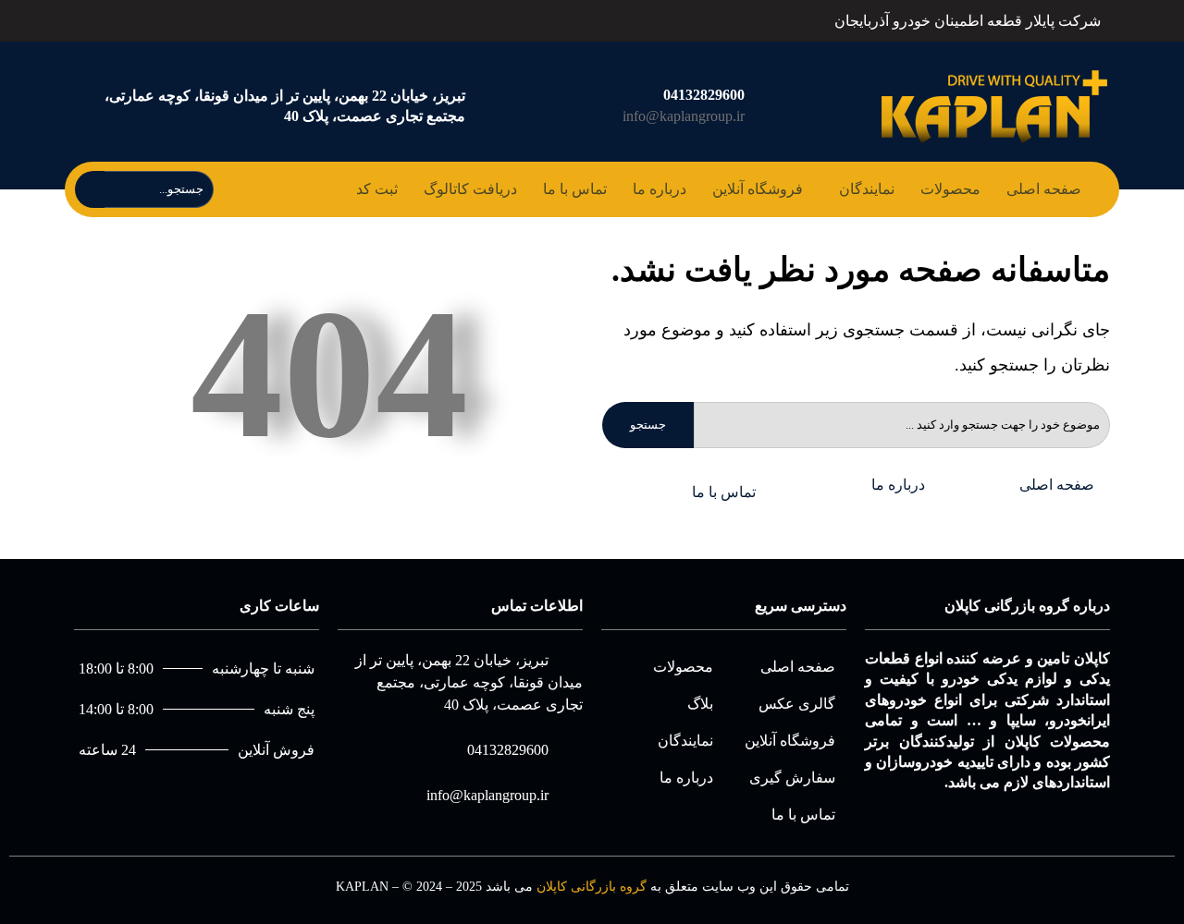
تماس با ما (575, 189)
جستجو (648, 425)
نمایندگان (866, 189)
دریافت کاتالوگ (470, 189)
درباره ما (659, 189)
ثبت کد (377, 189)
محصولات (950, 189)
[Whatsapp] (102, 17)
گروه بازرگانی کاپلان (591, 887)
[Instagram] (123, 17)
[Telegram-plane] (82, 17)
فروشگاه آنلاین (757, 189)
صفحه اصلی (1043, 189)
